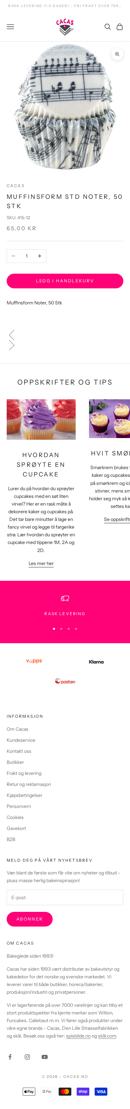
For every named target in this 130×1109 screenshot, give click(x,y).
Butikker (15, 762)
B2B (11, 839)
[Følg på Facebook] (10, 1057)
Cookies (15, 817)
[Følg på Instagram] (27, 1057)
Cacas (16, 185)
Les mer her (41, 563)
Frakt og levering (24, 773)
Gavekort (16, 828)
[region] (65, 605)
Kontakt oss (19, 751)
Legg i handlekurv (65, 280)
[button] (65, 335)
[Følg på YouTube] (44, 1057)
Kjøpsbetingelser (24, 795)
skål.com (107, 1036)
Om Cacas (17, 729)
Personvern (19, 806)
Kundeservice (21, 740)
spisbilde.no (78, 1036)
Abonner (29, 919)
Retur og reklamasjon (29, 784)
